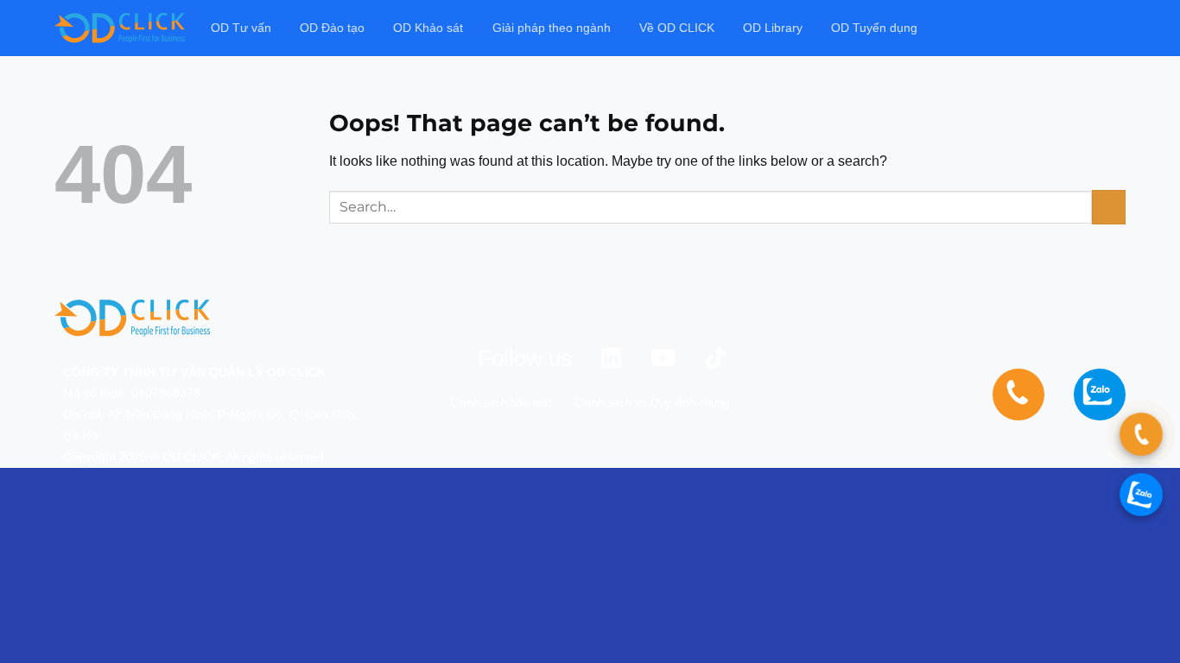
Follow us (525, 358)
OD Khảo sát (428, 28)
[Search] (1118, 28)
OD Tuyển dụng (874, 28)
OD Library (773, 28)
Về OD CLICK (676, 28)
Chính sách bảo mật (500, 402)
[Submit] (1109, 207)
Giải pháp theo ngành (551, 28)
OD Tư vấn (241, 28)
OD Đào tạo (332, 28)
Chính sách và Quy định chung (651, 402)
